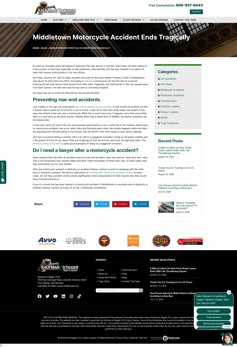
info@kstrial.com (71, 286)
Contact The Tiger (185, 19)
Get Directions (57, 283)
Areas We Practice (83, 19)
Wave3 (88, 81)
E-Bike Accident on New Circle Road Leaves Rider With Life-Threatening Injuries (174, 150)
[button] (82, 204)
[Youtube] (55, 296)
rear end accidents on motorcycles (93, 106)
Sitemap (134, 338)
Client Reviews (132, 19)
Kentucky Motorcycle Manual (48, 143)
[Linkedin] (63, 296)
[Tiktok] (79, 296)
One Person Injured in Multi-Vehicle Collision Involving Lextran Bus (177, 186)
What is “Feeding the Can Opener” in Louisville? (186, 206)
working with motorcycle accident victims (111, 172)
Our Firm (58, 19)
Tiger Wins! (110, 19)
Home (44, 19)
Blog (44, 48)
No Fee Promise (159, 19)
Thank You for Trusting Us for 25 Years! (171, 282)
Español (196, 11)
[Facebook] (39, 296)
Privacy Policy (122, 338)
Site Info (143, 338)
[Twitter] (47, 296)
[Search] (141, 290)
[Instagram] (71, 296)
